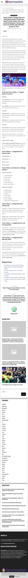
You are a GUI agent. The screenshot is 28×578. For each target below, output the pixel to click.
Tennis (3, 472)
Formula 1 (4, 430)
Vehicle (3, 476)
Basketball (4, 408)
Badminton (4, 406)
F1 (2, 422)
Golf (3, 436)
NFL (3, 454)
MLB (3, 446)
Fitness (3, 426)
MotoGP (4, 448)
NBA (3, 450)
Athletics (4, 404)
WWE (3, 478)
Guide (3, 438)
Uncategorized (5, 474)
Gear (3, 432)
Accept (11, 576)
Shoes (3, 466)
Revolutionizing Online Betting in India (10, 508)
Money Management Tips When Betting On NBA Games (14, 505)
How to (3, 442)
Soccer (3, 468)
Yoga (3, 480)
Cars (3, 414)
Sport (3, 470)
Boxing (3, 412)
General (4, 434)
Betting (3, 410)
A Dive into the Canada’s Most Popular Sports (11, 502)
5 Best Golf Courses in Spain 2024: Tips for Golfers (13, 511)
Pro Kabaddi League (14, 15)
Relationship (5, 460)
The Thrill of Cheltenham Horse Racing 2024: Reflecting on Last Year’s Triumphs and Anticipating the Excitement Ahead (13, 521)
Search (3, 391)
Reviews (4, 462)
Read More (17, 576)
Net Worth (4, 452)
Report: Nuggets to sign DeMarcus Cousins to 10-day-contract (14, 289)
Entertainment (5, 420)
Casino (3, 416)
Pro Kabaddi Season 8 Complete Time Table (12, 385)
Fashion (4, 424)
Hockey (3, 440)
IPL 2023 (4, 444)
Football (4, 428)
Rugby (3, 464)
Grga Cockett (10, 28)
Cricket (3, 418)
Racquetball (4, 458)
